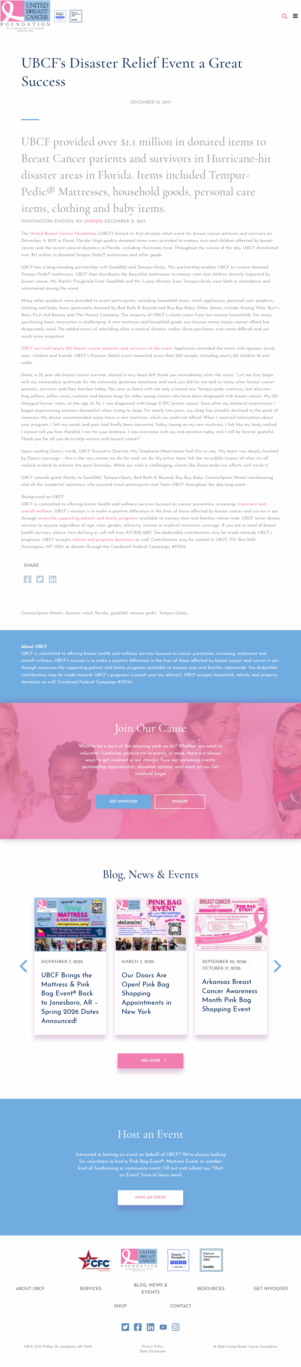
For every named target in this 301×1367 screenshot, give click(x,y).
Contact (180, 1306)
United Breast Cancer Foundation (63, 234)
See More (150, 1061)
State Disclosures (153, 1351)
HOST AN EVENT (150, 1197)
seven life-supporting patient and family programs (88, 518)
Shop (120, 1306)
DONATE (180, 801)
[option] (70, 966)
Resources (211, 1289)
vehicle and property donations (103, 540)
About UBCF (30, 1289)
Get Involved (123, 801)
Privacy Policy (152, 1346)
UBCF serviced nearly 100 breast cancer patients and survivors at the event (96, 348)
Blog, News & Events (150, 1289)
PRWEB (93, 221)
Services (90, 1289)
